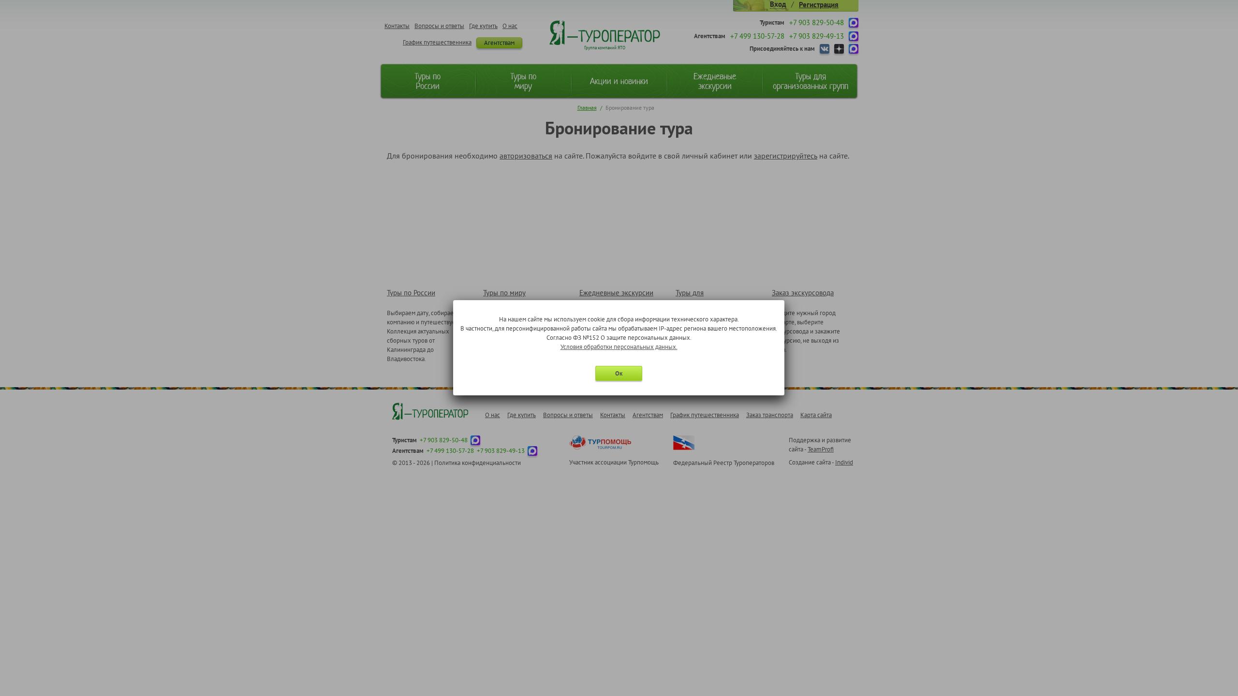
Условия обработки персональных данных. (619, 347)
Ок (618, 373)
